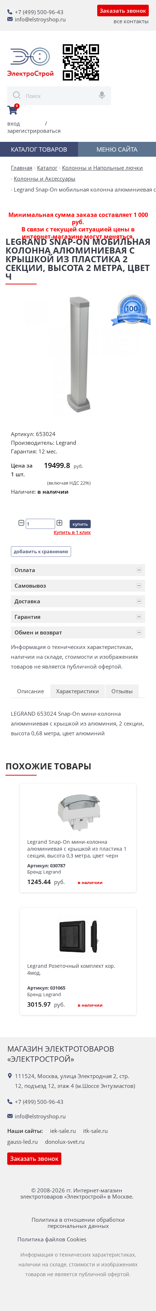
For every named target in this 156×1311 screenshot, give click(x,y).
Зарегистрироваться (34, 130)
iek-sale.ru (63, 1130)
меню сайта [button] (117, 149)
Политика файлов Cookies (51, 1239)
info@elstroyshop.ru (40, 19)
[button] (78, 570)
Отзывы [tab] (122, 691)
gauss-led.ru (22, 1141)
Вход (13, 123)
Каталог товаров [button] (39, 149)
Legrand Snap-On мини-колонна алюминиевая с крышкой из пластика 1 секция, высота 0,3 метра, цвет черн (77, 848)
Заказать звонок (123, 10)
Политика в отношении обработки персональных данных (78, 1223)
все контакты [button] (131, 21)
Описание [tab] (30, 691)
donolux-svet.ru (65, 1141)
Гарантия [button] (28, 616)
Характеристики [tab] (77, 691)
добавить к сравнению (41, 551)
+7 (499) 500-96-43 (39, 12)
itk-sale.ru (95, 1130)
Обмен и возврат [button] (38, 632)
